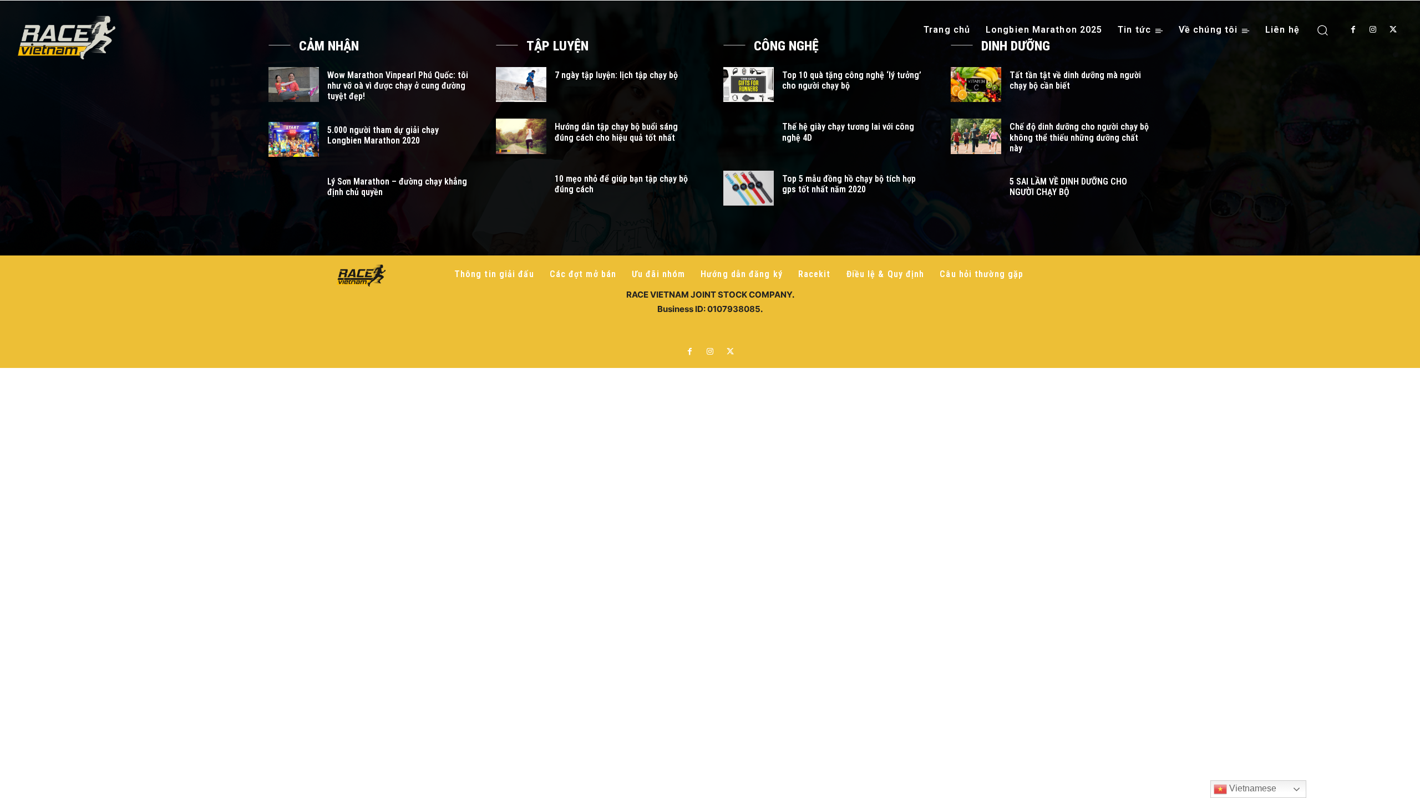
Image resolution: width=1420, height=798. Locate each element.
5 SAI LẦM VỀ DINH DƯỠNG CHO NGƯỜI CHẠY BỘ (1068, 186)
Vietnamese (1251, 788)
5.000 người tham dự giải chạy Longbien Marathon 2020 (383, 135)
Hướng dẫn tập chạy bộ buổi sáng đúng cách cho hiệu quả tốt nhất (616, 131)
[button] (1322, 29)
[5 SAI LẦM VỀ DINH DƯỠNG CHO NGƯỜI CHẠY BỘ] (976, 190)
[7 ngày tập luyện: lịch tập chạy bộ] (521, 84)
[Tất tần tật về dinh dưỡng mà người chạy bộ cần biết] (976, 84)
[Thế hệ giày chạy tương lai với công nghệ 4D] (748, 136)
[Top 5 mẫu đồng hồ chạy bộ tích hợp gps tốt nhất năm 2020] (748, 188)
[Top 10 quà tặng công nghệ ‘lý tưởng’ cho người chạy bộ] (748, 84)
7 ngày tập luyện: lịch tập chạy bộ (616, 75)
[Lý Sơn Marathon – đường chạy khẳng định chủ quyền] (293, 190)
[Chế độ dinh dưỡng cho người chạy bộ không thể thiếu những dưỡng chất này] (976, 136)
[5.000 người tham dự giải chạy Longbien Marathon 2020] (293, 139)
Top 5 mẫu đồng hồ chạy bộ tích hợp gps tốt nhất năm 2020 (849, 184)
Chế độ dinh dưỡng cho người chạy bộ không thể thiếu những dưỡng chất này (1079, 137)
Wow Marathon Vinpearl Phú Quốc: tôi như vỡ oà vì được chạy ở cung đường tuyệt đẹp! (397, 85)
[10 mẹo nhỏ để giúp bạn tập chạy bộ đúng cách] (521, 188)
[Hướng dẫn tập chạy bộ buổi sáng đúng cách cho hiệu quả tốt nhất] (521, 136)
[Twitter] (1393, 30)
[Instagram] (1373, 30)
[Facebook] (1353, 30)
